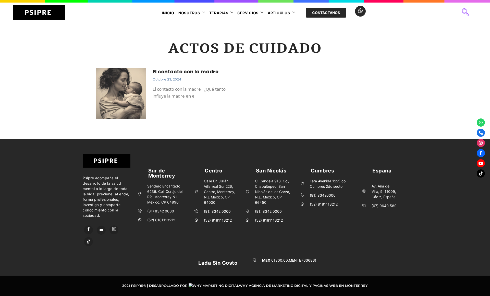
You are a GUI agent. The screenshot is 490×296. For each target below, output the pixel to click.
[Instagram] (113, 229)
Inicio (168, 13)
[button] (465, 13)
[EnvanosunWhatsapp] (481, 122)
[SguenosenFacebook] (481, 153)
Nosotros (189, 13)
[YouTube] (101, 230)
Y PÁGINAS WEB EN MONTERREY (338, 286)
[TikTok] (88, 241)
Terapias (218, 13)
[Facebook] (88, 229)
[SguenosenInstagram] (481, 143)
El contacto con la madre (185, 71)
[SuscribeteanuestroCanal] (481, 163)
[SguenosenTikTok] (481, 173)
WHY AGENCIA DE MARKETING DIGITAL (273, 286)
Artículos (279, 13)
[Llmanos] (481, 133)
